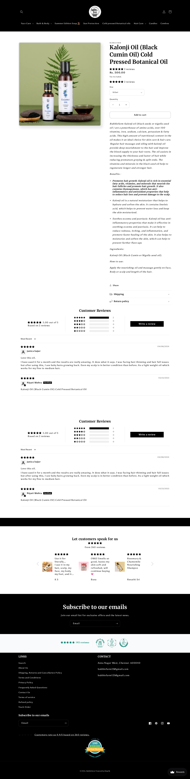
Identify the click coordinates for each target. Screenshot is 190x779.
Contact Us (24, 692)
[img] (27, 346)
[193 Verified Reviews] (95, 759)
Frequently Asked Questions (32, 687)
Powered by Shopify (103, 771)
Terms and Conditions (29, 678)
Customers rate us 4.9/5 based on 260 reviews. (61, 734)
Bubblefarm (90, 771)
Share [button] (116, 285)
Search (22, 663)
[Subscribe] (117, 623)
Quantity (114, 99)
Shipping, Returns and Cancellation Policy (40, 673)
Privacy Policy (25, 682)
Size (111, 87)
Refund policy (25, 702)
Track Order (24, 707)
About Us (23, 668)
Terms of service (26, 697)
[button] (21, 12)
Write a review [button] (147, 324)
